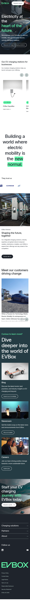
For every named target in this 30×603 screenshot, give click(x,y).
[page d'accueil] (6, 3)
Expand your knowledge (10, 396)
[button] (22, 75)
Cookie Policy (5, 576)
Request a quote (18, 3)
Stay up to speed (8, 432)
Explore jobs (7, 468)
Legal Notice (5, 579)
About (4, 536)
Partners (5, 531)
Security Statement (6, 589)
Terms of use (5, 582)
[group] (13, 108)
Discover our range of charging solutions (14, 45)
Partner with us (7, 256)
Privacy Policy (5, 573)
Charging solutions (10, 526)
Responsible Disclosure (8, 586)
